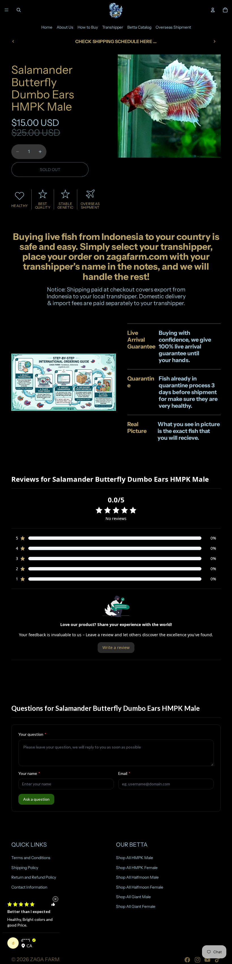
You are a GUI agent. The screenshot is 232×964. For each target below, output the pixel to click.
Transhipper (112, 27)
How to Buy (88, 27)
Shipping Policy (24, 867)
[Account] (213, 10)
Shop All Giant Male (133, 896)
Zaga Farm (44, 959)
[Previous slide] (13, 41)
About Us (65, 27)
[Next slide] (214, 41)
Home (46, 27)
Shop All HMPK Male (134, 857)
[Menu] (6, 9)
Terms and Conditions (30, 857)
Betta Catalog (139, 27)
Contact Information (29, 886)
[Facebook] (187, 959)
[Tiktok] (217, 959)
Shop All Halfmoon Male (137, 877)
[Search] (18, 10)
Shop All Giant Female (135, 906)
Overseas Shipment (173, 27)
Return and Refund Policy (33, 877)
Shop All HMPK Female (137, 867)
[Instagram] (197, 959)
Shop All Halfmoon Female (139, 886)
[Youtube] (207, 959)
